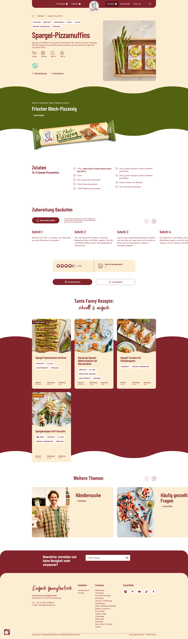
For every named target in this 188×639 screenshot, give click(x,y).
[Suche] (150, 4)
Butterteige (99, 619)
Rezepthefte (125, 4)
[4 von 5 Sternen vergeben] (70, 266)
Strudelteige (100, 603)
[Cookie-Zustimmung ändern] (7, 632)
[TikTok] (146, 591)
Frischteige (60, 4)
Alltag (78, 22)
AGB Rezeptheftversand (70, 635)
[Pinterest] (132, 591)
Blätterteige (99, 590)
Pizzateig (37, 22)
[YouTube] (139, 591)
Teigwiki (74, 4)
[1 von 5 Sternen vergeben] (58, 266)
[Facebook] (153, 591)
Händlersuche (83, 590)
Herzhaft (47, 22)
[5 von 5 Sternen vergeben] (74, 266)
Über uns (137, 4)
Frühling (56, 26)
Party (69, 22)
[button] (67, 4)
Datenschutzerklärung (51, 635)
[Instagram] (125, 591)
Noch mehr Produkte (103, 624)
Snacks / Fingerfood (41, 26)
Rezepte (110, 4)
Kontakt (81, 593)
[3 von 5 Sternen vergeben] (66, 266)
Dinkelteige (99, 616)
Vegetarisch (59, 22)
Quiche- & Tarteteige (103, 601)
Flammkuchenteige (103, 595)
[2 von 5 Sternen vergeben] (62, 266)
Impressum (36, 635)
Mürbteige (99, 598)
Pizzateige (99, 593)
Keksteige (99, 621)
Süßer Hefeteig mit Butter (105, 606)
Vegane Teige (100, 614)
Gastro (98, 627)
